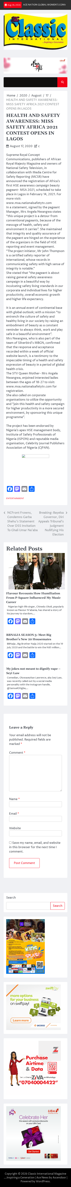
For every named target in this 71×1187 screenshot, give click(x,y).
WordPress (43, 1181)
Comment (17, 753)
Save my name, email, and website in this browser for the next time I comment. (34, 847)
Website (15, 828)
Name (14, 799)
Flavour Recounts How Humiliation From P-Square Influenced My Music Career (33, 598)
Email (14, 814)
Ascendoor (59, 1177)
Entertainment (15, 498)
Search (11, 898)
